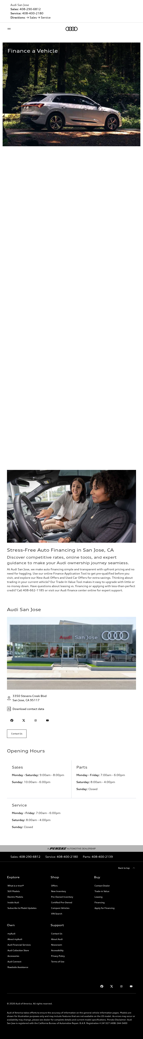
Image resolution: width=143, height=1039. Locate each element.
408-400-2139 (102, 856)
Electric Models (15, 897)
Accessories (13, 956)
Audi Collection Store (18, 950)
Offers (54, 885)
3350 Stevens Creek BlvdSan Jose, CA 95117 (30, 698)
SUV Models (13, 891)
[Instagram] (121, 986)
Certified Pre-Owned (61, 902)
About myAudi (14, 939)
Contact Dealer (102, 885)
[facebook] (12, 720)
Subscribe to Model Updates (21, 908)
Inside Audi (13, 902)
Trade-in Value (102, 891)
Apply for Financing (105, 908)
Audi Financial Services (19, 944)
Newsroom (56, 944)
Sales (33, 17)
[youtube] (47, 720)
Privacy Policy (58, 956)
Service (46, 17)
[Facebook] (102, 986)
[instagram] (35, 720)
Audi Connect (14, 961)
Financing (100, 902)
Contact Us (56, 933)
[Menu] (10, 29)
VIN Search (56, 913)
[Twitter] (111, 986)
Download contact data (28, 709)
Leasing (99, 897)
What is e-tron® (15, 885)
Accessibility (57, 950)
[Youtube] (131, 986)
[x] (24, 720)
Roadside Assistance (17, 967)
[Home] (72, 29)
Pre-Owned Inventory (62, 897)
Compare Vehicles (60, 908)
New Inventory (58, 891)
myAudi (11, 933)
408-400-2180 (32, 13)
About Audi (57, 939)
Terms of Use (57, 961)
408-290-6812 (30, 9)
